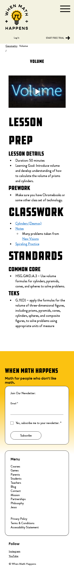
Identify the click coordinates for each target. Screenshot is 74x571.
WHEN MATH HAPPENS (31, 371)
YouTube (13, 556)
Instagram (14, 551)
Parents (15, 475)
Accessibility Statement (25, 527)
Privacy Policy (19, 519)
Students (16, 479)
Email (14, 403)
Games (15, 470)
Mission (15, 495)
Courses (15, 466)
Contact (16, 491)
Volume (23, 46)
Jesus (14, 507)
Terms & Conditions (22, 523)
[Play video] (37, 92)
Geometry (11, 46)
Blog (13, 487)
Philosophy (17, 503)
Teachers (16, 483)
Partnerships (18, 499)
